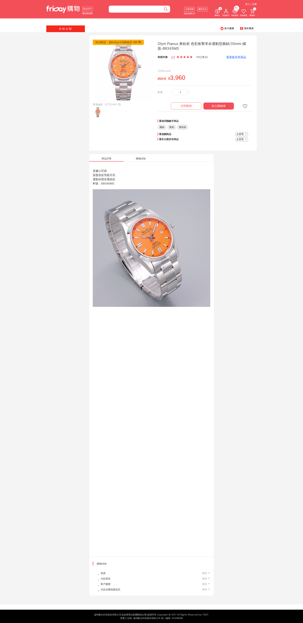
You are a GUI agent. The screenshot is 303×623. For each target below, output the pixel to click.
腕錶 (162, 127)
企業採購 (189, 9)
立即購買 (186, 105)
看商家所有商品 (236, 57)
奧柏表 (182, 127)
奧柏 (171, 127)
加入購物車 (219, 105)
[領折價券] (247, 28)
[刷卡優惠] (227, 28)
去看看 (240, 134)
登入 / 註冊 (251, 4)
